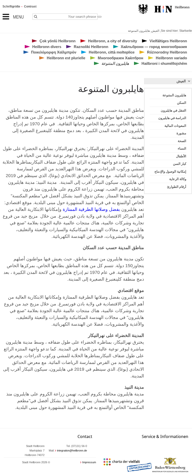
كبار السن (179, 164)
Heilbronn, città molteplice (111, 52)
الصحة (182, 141)
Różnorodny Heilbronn (167, 52)
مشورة (181, 133)
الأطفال (181, 156)
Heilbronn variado (171, 58)
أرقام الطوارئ (176, 187)
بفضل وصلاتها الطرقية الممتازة (91, 209)
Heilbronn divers (46, 47)
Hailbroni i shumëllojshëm (164, 63)
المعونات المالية (175, 126)
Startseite (185, 31)
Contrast (30, 6)
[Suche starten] (100, 17)
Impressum (89, 462)
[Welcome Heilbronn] (164, 9)
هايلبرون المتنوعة (139, 31)
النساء (182, 148)
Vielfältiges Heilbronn (168, 41)
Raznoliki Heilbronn (91, 47)
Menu (18, 17)
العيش (155, 31)
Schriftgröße (11, 6)
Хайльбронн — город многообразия (154, 47)
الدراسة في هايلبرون (172, 118)
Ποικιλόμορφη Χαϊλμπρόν (53, 52)
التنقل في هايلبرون (173, 110)
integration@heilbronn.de (72, 450)
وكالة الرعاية (177, 179)
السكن (181, 103)
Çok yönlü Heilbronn (58, 41)
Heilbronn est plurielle (66, 58)
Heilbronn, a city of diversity (112, 41)
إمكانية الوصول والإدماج (170, 171)
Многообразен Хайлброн (120, 58)
